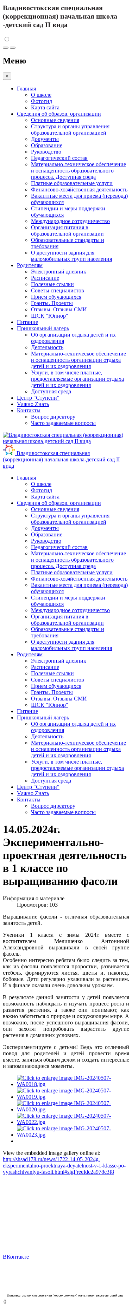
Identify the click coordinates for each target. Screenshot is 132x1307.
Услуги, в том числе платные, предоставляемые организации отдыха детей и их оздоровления (77, 379)
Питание (27, 322)
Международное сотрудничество (70, 221)
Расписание (45, 278)
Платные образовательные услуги (72, 183)
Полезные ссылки (52, 284)
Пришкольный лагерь (43, 328)
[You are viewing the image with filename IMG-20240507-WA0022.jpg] (73, 1122)
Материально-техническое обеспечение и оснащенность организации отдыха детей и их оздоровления (78, 360)
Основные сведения (55, 120)
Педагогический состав (59, 158)
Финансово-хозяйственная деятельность (79, 189)
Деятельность (47, 347)
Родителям (30, 265)
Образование (46, 145)
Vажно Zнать (33, 404)
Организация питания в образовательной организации (67, 230)
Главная (26, 89)
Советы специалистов (57, 290)
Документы (45, 139)
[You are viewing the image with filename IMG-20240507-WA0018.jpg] (73, 1084)
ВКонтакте (16, 1257)
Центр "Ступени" (38, 398)
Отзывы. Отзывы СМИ (59, 309)
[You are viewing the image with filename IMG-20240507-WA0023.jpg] (73, 1135)
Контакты (28, 410)
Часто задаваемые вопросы (63, 423)
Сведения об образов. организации (59, 114)
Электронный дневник (58, 272)
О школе (41, 95)
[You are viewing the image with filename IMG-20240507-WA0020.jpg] (73, 1109)
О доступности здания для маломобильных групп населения (71, 256)
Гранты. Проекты (52, 303)
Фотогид (41, 101)
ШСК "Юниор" (49, 316)
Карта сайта (45, 107)
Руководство (46, 152)
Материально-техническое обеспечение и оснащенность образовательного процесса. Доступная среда (78, 170)
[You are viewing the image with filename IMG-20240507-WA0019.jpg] (73, 1097)
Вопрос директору (53, 417)
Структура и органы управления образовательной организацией (70, 129)
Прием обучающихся (56, 297)
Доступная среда (51, 391)
